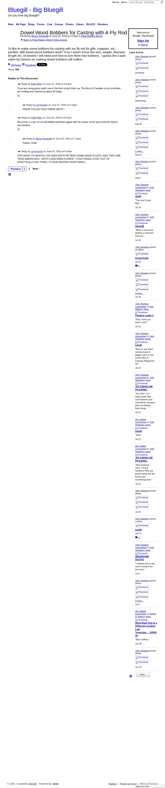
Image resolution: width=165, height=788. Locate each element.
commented (140, 187)
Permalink (19, 84)
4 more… (139, 293)
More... (143, 674)
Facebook (30, 65)
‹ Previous (15, 168)
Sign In (124, 2)
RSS (9, 174)
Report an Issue (128, 784)
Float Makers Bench (91, 36)
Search (162, 2)
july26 (138, 345)
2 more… (139, 151)
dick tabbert (140, 419)
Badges (113, 784)
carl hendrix (42, 105)
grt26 (138, 196)
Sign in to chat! (142, 786)
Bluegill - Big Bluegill (35, 9)
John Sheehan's (144, 188)
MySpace (16, 65)
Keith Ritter (36, 84)
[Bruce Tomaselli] (13, 38)
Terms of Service (149, 784)
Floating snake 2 (144, 315)
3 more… (139, 601)
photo (148, 190)
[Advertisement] (139, 728)
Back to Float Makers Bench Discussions (45, 40)
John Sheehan (142, 56)
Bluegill (32, 784)
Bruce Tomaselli (40, 36)
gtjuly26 (139, 226)
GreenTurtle (142, 258)
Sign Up (115, 2)
